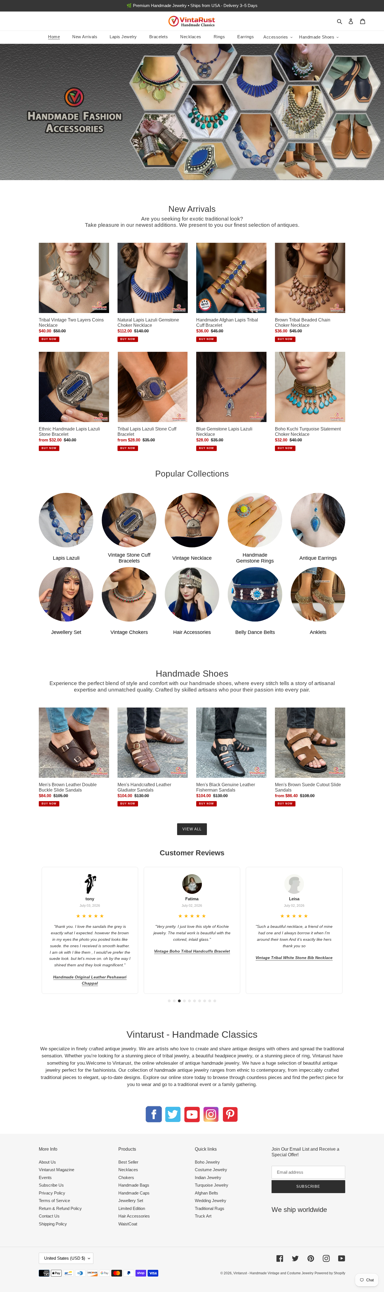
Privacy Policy (52, 1193)
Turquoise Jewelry (211, 1185)
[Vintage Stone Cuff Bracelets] (129, 520)
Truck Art (203, 1216)
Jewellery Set (130, 1200)
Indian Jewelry (208, 1177)
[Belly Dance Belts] (255, 594)
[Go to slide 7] (199, 1000)
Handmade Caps (134, 1193)
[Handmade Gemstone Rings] (255, 520)
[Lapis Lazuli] (66, 520)
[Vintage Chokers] (129, 594)
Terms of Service (54, 1200)
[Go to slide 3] (179, 1000)
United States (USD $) (64, 1258)
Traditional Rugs (209, 1208)
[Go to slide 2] (174, 1000)
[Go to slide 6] (194, 1000)
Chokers (126, 1177)
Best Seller (128, 1162)
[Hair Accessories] (192, 594)
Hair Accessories (134, 1216)
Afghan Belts (206, 1193)
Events (45, 1177)
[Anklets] (318, 594)
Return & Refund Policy (60, 1208)
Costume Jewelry (211, 1169)
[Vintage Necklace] (192, 520)
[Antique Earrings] (318, 520)
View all (192, 829)
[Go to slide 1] (169, 1000)
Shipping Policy (53, 1223)
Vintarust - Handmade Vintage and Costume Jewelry (273, 1273)
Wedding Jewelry (210, 1200)
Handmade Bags (133, 1185)
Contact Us (49, 1216)
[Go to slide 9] (209, 1000)
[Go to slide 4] (184, 1000)
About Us (47, 1162)
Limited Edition (131, 1208)
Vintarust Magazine (56, 1169)
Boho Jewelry (207, 1162)
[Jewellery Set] (66, 594)
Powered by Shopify (330, 1273)
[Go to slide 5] (189, 1000)
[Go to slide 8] (204, 1000)
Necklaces (128, 1169)
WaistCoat (127, 1223)
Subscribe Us (51, 1185)
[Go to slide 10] (214, 1000)
